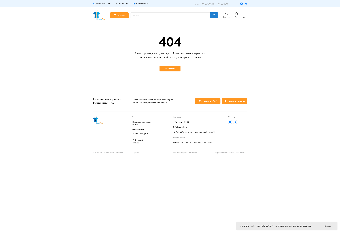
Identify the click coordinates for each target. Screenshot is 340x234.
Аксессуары (138, 129)
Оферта (136, 152)
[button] (226, 15)
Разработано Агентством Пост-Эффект (230, 152)
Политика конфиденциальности (185, 152)
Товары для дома (140, 133)
